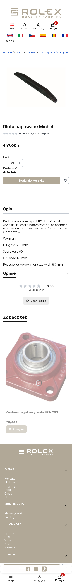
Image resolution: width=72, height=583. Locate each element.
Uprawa (30, 52)
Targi (7, 490)
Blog (7, 497)
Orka (7, 536)
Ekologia (10, 482)
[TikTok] (44, 569)
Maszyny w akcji (14, 513)
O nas (8, 493)
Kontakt (9, 478)
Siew (7, 544)
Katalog (9, 517)
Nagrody (10, 486)
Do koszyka (16, 429)
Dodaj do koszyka (31, 180)
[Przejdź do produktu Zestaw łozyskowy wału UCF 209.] (36, 367)
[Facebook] (28, 569)
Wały (7, 540)
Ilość (6, 156)
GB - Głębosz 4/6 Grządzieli (54, 52)
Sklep (19, 52)
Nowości (10, 548)
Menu (10, 41)
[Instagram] (36, 569)
